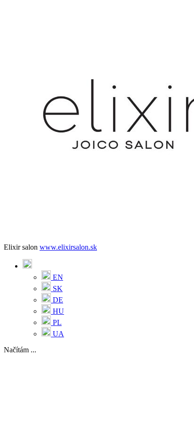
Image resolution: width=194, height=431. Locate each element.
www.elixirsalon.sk (68, 247)
